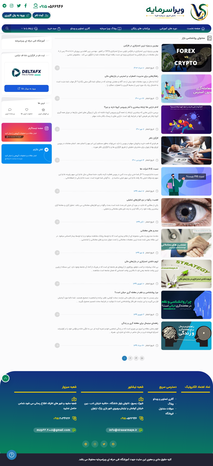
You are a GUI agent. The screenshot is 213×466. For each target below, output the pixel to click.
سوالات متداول (166, 409)
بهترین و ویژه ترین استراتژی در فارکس (140, 46)
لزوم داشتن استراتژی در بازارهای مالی (141, 261)
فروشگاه (169, 414)
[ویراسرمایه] (177, 12)
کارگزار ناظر (153, 138)
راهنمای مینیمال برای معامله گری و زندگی (139, 323)
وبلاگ (171, 404)
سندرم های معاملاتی (149, 231)
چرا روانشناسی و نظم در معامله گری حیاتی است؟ (136, 292)
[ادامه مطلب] (57, 67)
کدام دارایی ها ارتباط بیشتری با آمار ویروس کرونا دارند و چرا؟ (131, 107)
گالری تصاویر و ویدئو (163, 399)
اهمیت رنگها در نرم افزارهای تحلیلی (142, 200)
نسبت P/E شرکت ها (149, 169)
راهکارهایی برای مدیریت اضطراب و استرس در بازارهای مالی (131, 76)
